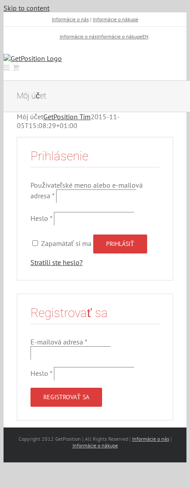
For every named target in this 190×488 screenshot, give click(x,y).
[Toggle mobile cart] (15, 67)
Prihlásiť (120, 244)
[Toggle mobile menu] (7, 67)
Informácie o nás (70, 19)
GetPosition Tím (67, 116)
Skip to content (26, 8)
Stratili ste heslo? (56, 262)
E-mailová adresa (58, 341)
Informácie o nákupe (115, 19)
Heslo (41, 218)
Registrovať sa (66, 397)
